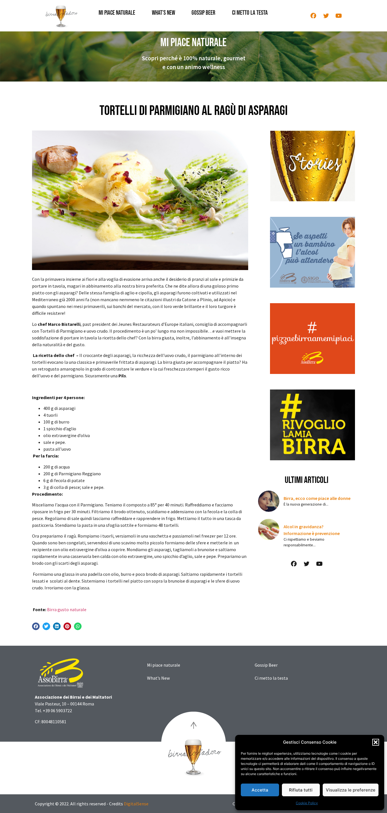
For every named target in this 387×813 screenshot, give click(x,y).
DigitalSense (136, 803)
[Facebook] (313, 16)
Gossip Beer (203, 13)
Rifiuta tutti (300, 790)
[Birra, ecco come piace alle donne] (268, 501)
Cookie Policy (307, 803)
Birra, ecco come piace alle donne (317, 498)
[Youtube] (339, 16)
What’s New (163, 13)
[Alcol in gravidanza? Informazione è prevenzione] (268, 529)
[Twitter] (326, 16)
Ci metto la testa (250, 13)
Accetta (260, 790)
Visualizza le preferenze (350, 790)
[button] (376, 742)
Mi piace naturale (117, 13)
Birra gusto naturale (66, 609)
